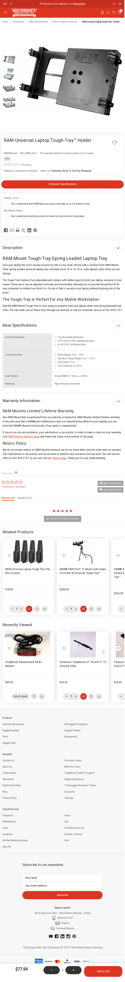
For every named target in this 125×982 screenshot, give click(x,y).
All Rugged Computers (76, 724)
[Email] (12, 230)
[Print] (18, 230)
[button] (110, 489)
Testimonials (9, 773)
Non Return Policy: (13, 210)
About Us (7, 766)
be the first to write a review (62, 519)
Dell (66, 821)
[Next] (113, 3)
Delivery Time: (11, 198)
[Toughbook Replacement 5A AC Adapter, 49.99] (28, 645)
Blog (5, 791)
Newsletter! (79, 3)
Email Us (65, 923)
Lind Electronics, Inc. (74, 828)
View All (7, 846)
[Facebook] (6, 230)
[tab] (9, 499)
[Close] (120, 3)
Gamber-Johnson (73, 834)
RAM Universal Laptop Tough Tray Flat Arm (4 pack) (27, 571)
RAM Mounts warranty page (24, 436)
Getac (67, 815)
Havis (5, 828)
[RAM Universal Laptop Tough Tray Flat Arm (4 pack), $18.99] (28, 552)
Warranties (8, 779)
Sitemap (68, 798)
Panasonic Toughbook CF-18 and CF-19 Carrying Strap (83, 663)
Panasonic (8, 815)
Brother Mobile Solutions (15, 840)
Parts (5, 736)
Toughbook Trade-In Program (79, 773)
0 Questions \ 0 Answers (14, 486)
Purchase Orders (73, 760)
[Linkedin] (29, 230)
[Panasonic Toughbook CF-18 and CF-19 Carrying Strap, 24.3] (83, 645)
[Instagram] (68, 936)
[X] (23, 230)
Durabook (8, 834)
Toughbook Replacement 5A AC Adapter (23, 663)
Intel (66, 840)
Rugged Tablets (72, 730)
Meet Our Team (72, 766)
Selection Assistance (13, 724)
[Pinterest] (35, 230)
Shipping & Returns (74, 779)
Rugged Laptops (11, 730)
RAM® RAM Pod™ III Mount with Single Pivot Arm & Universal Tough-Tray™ (83, 571)
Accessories (70, 736)
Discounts (69, 791)
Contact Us (8, 760)
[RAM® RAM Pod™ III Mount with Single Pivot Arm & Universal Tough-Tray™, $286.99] (83, 552)
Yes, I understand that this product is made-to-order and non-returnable (47, 216)
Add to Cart (103, 971)
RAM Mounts (9, 821)
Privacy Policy (10, 798)
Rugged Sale (9, 743)
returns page (59, 458)
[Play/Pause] (5, 3)
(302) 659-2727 (65, 918)
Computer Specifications (62, 184)
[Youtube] (51, 936)
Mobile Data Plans (12, 785)
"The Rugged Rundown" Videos (80, 785)
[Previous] (11, 3)
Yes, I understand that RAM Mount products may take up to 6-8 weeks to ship (50, 203)
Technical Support (65, 928)
